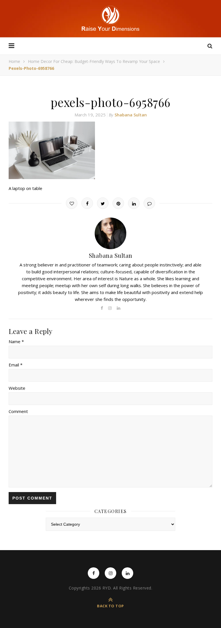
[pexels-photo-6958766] (110, 150)
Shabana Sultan (131, 115)
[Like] (71, 203)
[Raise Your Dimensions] (110, 18)
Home (14, 61)
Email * (15, 365)
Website (17, 388)
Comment (18, 411)
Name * (16, 341)
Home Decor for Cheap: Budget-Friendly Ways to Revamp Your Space (94, 61)
